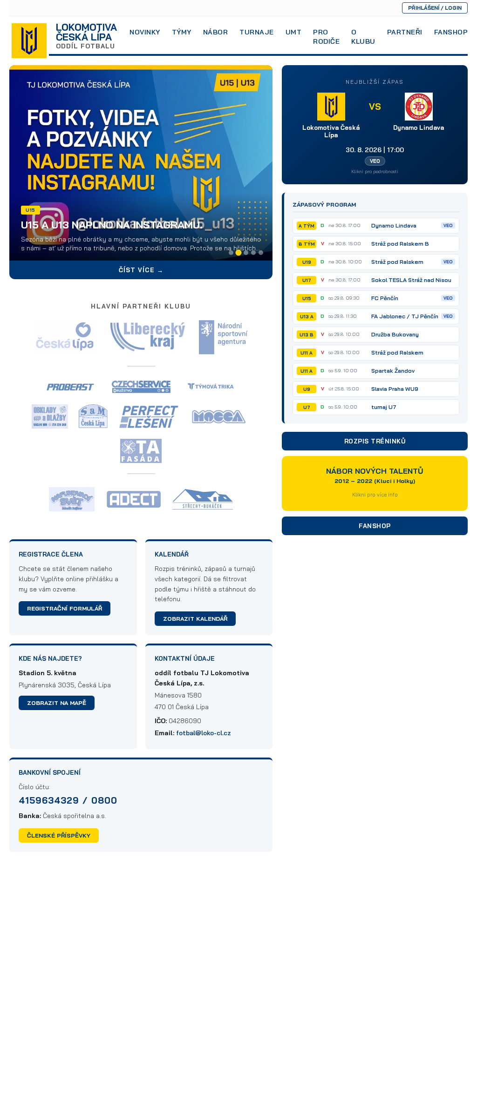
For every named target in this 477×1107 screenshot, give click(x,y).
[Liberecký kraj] (147, 336)
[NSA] (224, 337)
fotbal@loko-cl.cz (203, 733)
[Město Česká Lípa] (64, 337)
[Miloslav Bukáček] (202, 499)
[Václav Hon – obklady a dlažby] (50, 416)
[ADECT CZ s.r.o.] (133, 499)
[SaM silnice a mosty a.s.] (93, 416)
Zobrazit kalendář (195, 618)
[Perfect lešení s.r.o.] (149, 416)
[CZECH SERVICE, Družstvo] (141, 387)
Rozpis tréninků (375, 441)
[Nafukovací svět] (71, 499)
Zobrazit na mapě (56, 702)
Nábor (215, 32)
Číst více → (141, 270)
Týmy (181, 32)
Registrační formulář (64, 608)
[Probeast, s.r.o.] (70, 387)
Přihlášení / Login (435, 8)
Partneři (404, 32)
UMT (294, 32)
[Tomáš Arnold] (141, 451)
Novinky (144, 32)
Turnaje (256, 32)
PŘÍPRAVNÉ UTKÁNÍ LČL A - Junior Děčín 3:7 (136, 233)
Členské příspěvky (58, 835)
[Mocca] (220, 416)
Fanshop (451, 32)
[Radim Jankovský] (212, 387)
